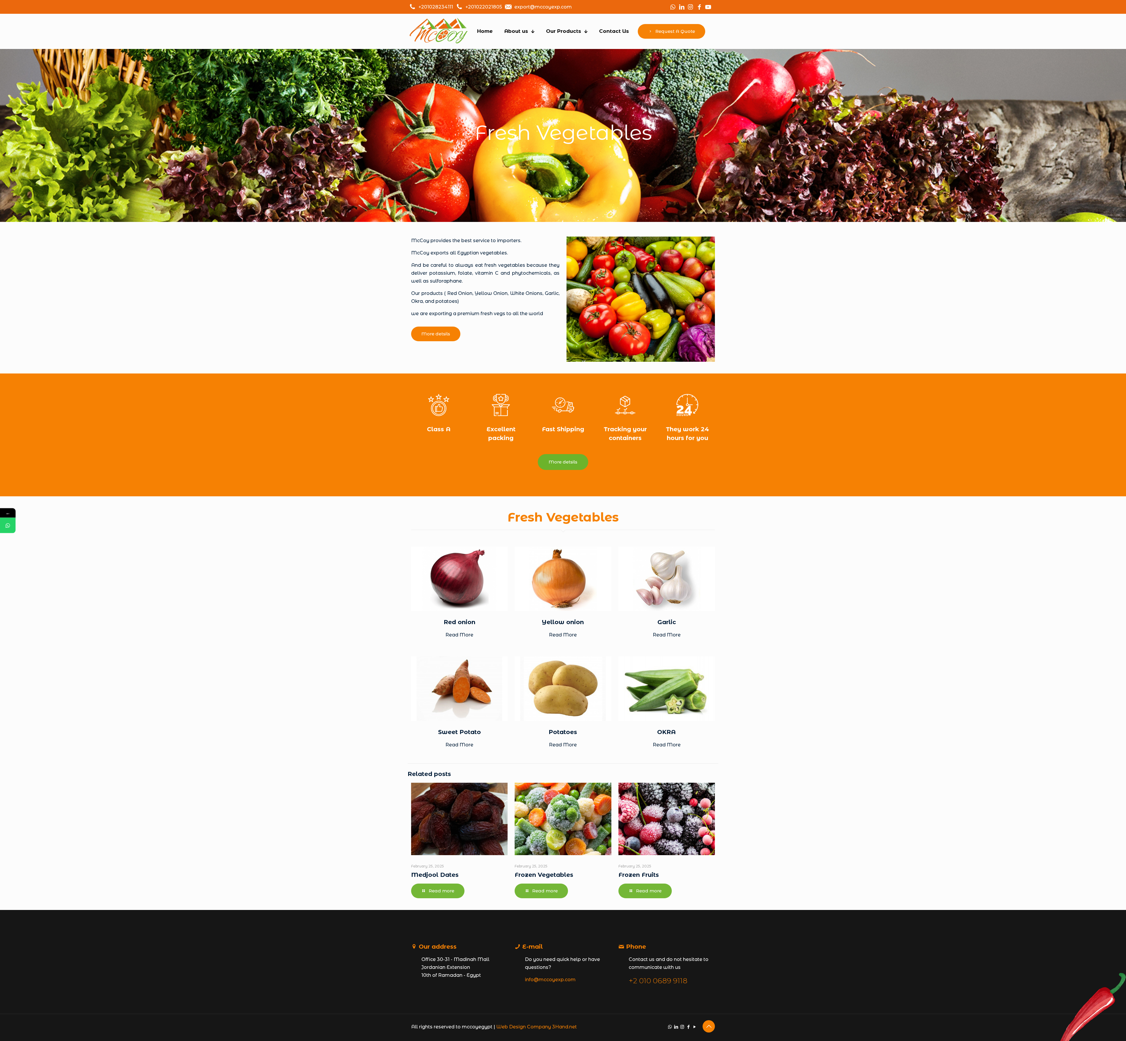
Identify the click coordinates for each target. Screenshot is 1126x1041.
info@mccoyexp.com (550, 979)
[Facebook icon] (688, 1027)
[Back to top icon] (709, 1026)
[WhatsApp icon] (670, 1027)
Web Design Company (523, 1027)
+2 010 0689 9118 (658, 980)
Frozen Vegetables (544, 874)
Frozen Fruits (638, 874)
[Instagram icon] (682, 1027)
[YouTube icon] (694, 1027)
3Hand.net (564, 1027)
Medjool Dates (435, 874)
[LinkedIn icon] (676, 1027)
